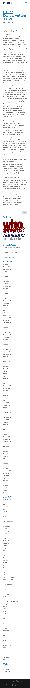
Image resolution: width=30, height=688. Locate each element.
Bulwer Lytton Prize (8, 521)
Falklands (5, 555)
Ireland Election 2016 (8, 579)
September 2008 (7, 475)
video (4, 652)
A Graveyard (6, 502)
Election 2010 (6, 536)
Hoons (4, 567)
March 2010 (6, 431)
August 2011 (6, 390)
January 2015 (6, 346)
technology (6, 625)
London (5, 591)
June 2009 (5, 453)
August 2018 (6, 288)
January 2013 (6, 373)
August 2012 (6, 376)
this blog (5, 635)
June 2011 (5, 395)
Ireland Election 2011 (8, 577)
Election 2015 (6, 540)
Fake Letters (6, 550)
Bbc (4, 509)
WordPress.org (7, 674)
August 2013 (6, 363)
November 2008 (7, 470)
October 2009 (6, 444)
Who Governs (6, 657)
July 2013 (5, 366)
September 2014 (7, 354)
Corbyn (5, 528)
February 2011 (6, 405)
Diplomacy (5, 533)
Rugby (4, 613)
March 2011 (6, 402)
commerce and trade (8, 523)
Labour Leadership (8, 584)
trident (4, 640)
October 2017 (6, 298)
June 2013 (5, 368)
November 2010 (7, 412)
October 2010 (6, 414)
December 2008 (7, 468)
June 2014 (5, 356)
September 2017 (7, 300)
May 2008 (5, 485)
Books (4, 514)
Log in (4, 666)
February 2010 (6, 434)
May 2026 (5, 264)
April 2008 (5, 487)
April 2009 (5, 458)
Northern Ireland (7, 599)
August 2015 (6, 337)
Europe (5, 545)
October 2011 (6, 388)
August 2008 (6, 478)
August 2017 (6, 303)
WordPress (15, 685)
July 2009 (5, 451)
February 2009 (6, 463)
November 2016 (7, 317)
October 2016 (6, 320)
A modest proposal (8, 255)
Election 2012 (6, 538)
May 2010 (5, 427)
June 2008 (5, 482)
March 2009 (6, 461)
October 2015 (6, 332)
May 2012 (5, 380)
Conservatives (6, 526)
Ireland (5, 572)
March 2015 (6, 342)
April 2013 (5, 371)
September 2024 (7, 269)
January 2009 (6, 465)
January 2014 (6, 361)
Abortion (5, 504)
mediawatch (6, 594)
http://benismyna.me (8, 570)
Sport (4, 618)
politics (11, 22)
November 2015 (7, 329)
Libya (4, 589)
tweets (5, 642)
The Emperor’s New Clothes (10, 252)
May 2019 (5, 283)
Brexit (4, 516)
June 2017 (5, 305)
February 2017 (6, 312)
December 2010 (7, 410)
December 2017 (7, 293)
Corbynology (6, 531)
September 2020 (7, 281)
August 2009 (6, 448)
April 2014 (5, 359)
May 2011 (5, 397)
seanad (5, 616)
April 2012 (5, 383)
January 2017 (6, 315)
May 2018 (5, 291)
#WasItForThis (7, 499)
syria (4, 623)
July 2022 (5, 274)
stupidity (5, 621)
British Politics (6, 519)
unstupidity (6, 650)
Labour (5, 582)
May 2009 (5, 456)
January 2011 (6, 407)
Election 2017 (6, 543)
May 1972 (5, 492)
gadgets (5, 562)
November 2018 (7, 286)
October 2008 (6, 473)
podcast (5, 606)
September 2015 (7, 334)
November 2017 (7, 295)
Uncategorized (7, 645)
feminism (5, 560)
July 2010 (5, 422)
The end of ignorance (8, 250)
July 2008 (5, 480)
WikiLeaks (5, 659)
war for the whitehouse (9, 655)
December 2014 (7, 349)
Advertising (6, 506)
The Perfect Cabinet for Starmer (11, 247)
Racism (5, 611)
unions (4, 647)
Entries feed (6, 669)
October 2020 (6, 278)
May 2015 (5, 339)
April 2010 (5, 429)
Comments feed (7, 671)
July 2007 (5, 490)
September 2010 (7, 417)
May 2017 (5, 308)
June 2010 (5, 424)
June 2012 (5, 378)
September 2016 (7, 322)
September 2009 (7, 446)
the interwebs (6, 630)
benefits (5, 511)
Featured (5, 557)
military (5, 596)
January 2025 (6, 266)
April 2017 (5, 310)
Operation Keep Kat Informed (10, 601)
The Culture (6, 628)
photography (6, 604)
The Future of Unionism (9, 257)
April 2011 (5, 400)
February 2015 (6, 344)
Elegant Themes (15, 684)
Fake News (6, 553)
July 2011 (5, 393)
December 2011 (7, 385)
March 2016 (6, 325)
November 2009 (7, 441)
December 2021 (7, 276)
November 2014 (7, 351)
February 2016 (6, 327)
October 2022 (6, 271)
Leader (5, 587)
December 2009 (7, 439)
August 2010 (6, 419)
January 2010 (6, 436)
